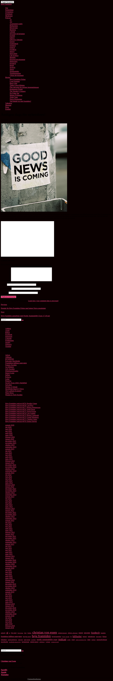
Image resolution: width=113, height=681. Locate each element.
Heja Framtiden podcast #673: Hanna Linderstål (22, 415)
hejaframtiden (56, 636)
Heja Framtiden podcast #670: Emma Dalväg (21, 421)
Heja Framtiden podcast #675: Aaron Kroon (20, 411)
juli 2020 (8, 570)
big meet (14, 633)
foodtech (95, 632)
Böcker (7, 77)
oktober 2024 (10, 469)
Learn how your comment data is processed (43, 301)
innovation (99, 636)
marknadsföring (12, 639)
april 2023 (8, 505)
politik (69, 639)
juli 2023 (8, 499)
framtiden (103, 633)
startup (93, 639)
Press (7, 107)
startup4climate (102, 639)
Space (12, 69)
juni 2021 (8, 548)
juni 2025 (8, 453)
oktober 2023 (10, 493)
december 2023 (10, 489)
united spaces (34, 642)
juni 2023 (8, 501)
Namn (4, 284)
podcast (62, 639)
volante (48, 642)
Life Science (14, 56)
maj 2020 (8, 574)
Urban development (17, 75)
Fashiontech (14, 44)
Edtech (12, 38)
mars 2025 (9, 459)
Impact (12, 52)
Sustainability (14, 71)
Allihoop (8, 357)
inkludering (91, 636)
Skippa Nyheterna (16, 95)
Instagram (8, 336)
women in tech (55, 642)
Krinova (8, 377)
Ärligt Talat (14, 97)
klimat (104, 636)
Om (6, 8)
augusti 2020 (9, 568)
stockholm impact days (15, 642)
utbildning (42, 642)
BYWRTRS (9, 359)
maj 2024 (8, 479)
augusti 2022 (9, 520)
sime (88, 639)
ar (9, 633)
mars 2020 (9, 578)
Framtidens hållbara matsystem (16, 363)
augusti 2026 (9, 425)
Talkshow (8, 103)
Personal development (17, 59)
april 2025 (8, 457)
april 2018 (8, 624)
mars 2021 (9, 554)
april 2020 (8, 576)
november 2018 (10, 610)
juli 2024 (8, 475)
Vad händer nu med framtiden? (20, 101)
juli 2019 (8, 594)
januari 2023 (9, 510)
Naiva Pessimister (16, 99)
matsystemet (27, 639)
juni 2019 (8, 596)
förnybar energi (27, 636)
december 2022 (10, 512)
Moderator (9, 16)
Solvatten (8, 385)
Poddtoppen (9, 340)
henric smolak (65, 636)
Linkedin (8, 338)
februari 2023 (10, 509)
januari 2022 (9, 534)
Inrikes (7, 375)
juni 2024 (8, 477)
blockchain (20, 633)
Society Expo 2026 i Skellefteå (16, 383)
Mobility (13, 57)
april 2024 (8, 481)
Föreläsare (8, 14)
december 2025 (10, 441)
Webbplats (4, 293)
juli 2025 (8, 451)
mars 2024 (9, 483)
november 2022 (10, 514)
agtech (3, 633)
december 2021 (10, 536)
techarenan (25, 642)
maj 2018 (8, 622)
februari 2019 (10, 604)
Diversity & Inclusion (17, 34)
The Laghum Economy (13, 391)
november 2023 (10, 491)
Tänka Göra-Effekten (17, 85)
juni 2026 (8, 429)
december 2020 (10, 560)
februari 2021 (10, 556)
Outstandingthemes (34, 679)
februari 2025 (10, 461)
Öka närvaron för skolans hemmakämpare (24, 87)
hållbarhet (77, 636)
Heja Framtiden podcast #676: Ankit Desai (20, 409)
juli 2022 (8, 522)
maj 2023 (8, 503)
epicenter (87, 633)
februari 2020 (10, 580)
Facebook (8, 334)
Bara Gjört (13, 83)
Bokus (7, 332)
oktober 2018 (10, 612)
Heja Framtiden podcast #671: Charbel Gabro (21, 419)
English (12, 36)
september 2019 (10, 590)
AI (11, 20)
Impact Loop (9, 373)
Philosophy (14, 61)
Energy (12, 42)
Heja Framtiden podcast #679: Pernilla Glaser (21, 403)
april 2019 (8, 600)
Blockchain (14, 28)
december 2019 (10, 584)
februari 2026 (10, 437)
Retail (12, 65)
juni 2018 (8, 620)
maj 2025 (8, 455)
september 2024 (10, 471)
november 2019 (10, 586)
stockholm (4, 642)
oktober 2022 (10, 516)
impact (85, 636)
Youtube (8, 346)
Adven (7, 355)
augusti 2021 (9, 544)
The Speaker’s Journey (18, 91)
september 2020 (10, 566)
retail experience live (81, 639)
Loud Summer (15, 81)
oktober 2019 (10, 588)
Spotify (7, 342)
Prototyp (8, 381)
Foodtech (13, 50)
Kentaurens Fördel (16, 89)
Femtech (13, 46)
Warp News (9, 393)
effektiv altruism (73, 633)
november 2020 (10, 562)
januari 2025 (9, 463)
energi (81, 633)
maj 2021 (8, 550)
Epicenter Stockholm (12, 361)
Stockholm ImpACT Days (14, 389)
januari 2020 (9, 582)
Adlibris (8, 329)
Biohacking (14, 26)
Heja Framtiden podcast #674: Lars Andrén (20, 413)
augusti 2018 (9, 616)
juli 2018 (8, 618)
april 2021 (8, 552)
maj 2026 (8, 431)
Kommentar (5, 281)
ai (7, 632)
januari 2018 (9, 628)
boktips (29, 633)
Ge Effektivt (9, 367)
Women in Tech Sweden (13, 395)
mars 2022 (9, 530)
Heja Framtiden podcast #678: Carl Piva (19, 405)
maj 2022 (8, 526)
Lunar (7, 379)
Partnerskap (9, 10)
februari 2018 (10, 626)
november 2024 (10, 467)
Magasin (8, 105)
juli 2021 (8, 546)
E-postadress (6, 289)
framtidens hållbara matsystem (11, 636)
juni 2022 (8, 524)
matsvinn (20, 639)
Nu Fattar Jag (14, 93)
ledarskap (4, 639)
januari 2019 (9, 606)
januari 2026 (9, 439)
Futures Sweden (11, 365)
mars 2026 (9, 435)
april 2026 (8, 433)
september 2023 (10, 495)
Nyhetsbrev (9, 12)
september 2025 (10, 447)
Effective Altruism (16, 40)
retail (73, 639)
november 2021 (10, 538)
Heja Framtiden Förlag (17, 79)
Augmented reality (16, 24)
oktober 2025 (10, 445)
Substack (8, 344)
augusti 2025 (9, 449)
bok (25, 633)
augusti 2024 (9, 473)
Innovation (13, 54)
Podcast (8, 18)
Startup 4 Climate (11, 387)
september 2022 (10, 518)
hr (71, 636)
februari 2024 (10, 485)
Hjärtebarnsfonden (11, 371)
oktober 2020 (10, 564)
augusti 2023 (9, 497)
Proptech (13, 63)
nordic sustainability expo (47, 639)
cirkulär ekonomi (62, 633)
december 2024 (10, 465)
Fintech (12, 48)
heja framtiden (41, 636)
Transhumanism (15, 73)
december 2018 (10, 608)
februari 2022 (10, 532)
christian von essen (44, 632)
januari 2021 (9, 558)
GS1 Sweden (10, 369)
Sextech (12, 67)
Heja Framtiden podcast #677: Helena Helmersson (22, 407)
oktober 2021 (10, 540)
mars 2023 (9, 507)
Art (11, 22)
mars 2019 (9, 602)
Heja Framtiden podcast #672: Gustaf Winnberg (22, 417)
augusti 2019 (9, 592)
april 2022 (8, 528)
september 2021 (10, 542)
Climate (12, 32)
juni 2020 (8, 572)
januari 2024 (9, 487)
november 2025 (10, 443)
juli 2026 (8, 427)
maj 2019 (8, 598)
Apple (7, 331)
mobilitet (33, 639)
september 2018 (10, 614)
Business (13, 30)
